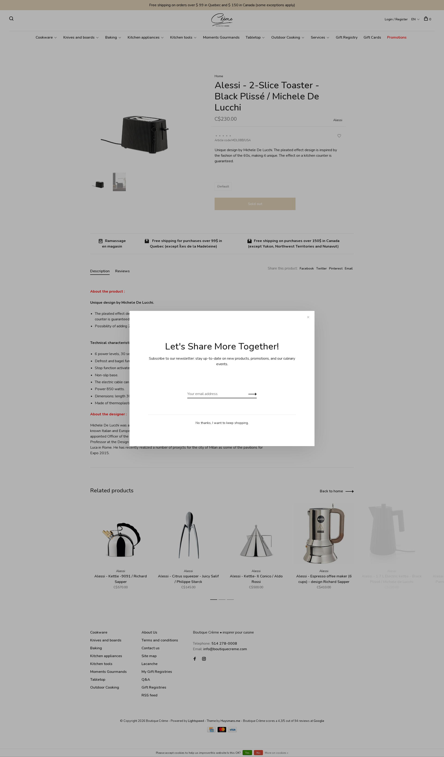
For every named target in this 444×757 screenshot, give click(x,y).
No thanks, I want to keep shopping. (222, 423)
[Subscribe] (251, 394)
